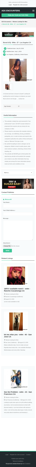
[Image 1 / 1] (18, 70)
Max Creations (26, 463)
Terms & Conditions (18, 461)
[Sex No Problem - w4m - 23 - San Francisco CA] (18, 379)
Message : (6, 218)
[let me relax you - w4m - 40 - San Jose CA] (18, 322)
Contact (28, 454)
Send (7, 250)
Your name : (6, 202)
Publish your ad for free (18, 15)
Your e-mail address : (9, 210)
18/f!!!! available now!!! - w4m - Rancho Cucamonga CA (17, 290)
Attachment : (6, 243)
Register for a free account (20, 5)
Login (10, 5)
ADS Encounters (11, 11)
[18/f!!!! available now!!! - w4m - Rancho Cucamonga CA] (18, 276)
